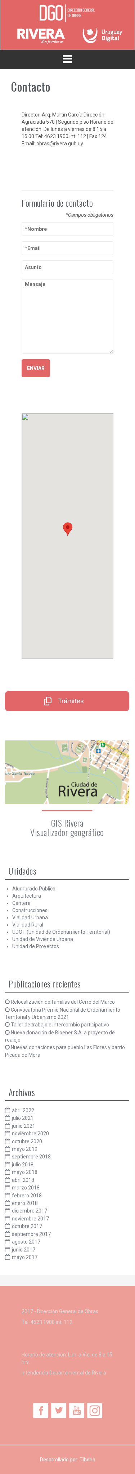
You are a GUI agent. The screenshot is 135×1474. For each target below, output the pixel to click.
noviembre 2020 (30, 1133)
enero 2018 (25, 1203)
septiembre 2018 (31, 1157)
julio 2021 (22, 1118)
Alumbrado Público (33, 889)
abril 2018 (23, 1180)
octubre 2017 (27, 1226)
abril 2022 (23, 1110)
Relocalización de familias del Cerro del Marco (63, 1002)
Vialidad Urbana (30, 917)
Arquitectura (26, 896)
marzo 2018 (26, 1188)
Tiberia (87, 1459)
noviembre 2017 (30, 1219)
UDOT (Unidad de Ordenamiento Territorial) (61, 932)
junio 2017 (23, 1250)
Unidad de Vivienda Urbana (42, 939)
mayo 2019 (24, 1149)
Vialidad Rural (27, 925)
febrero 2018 (27, 1195)
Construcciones (30, 910)
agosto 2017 (26, 1242)
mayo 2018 (24, 1172)
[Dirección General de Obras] (67, 14)
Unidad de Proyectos (35, 946)
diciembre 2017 (29, 1211)
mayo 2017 (24, 1257)
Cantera (21, 903)
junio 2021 (23, 1126)
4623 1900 (43, 1322)
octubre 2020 (27, 1141)
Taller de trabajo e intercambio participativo (60, 1025)
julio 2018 (22, 1164)
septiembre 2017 (31, 1234)
